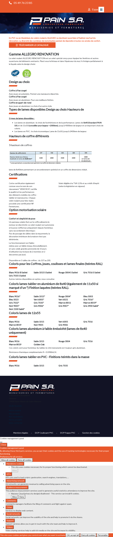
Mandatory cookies (15, 464)
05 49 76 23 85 (23, 2)
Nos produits (14, 413)
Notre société (15, 410)
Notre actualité (15, 419)
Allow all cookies (8, 460)
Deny (22, 497)
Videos (10, 527)
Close (3, 444)
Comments (11, 500)
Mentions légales (20, 433)
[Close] (1, 442)
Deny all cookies (25, 460)
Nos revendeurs (16, 416)
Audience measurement (17, 487)
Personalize (103, 535)
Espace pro (98, 9)
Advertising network (15, 481)
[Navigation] (101, 9)
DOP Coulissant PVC (44, 433)
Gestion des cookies (91, 433)
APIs (9, 474)
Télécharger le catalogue (33, 45)
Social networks (13, 514)
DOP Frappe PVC (67, 433)
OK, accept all (73, 535)
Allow (14, 470)
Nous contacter (15, 423)
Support (10, 520)
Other (9, 507)
